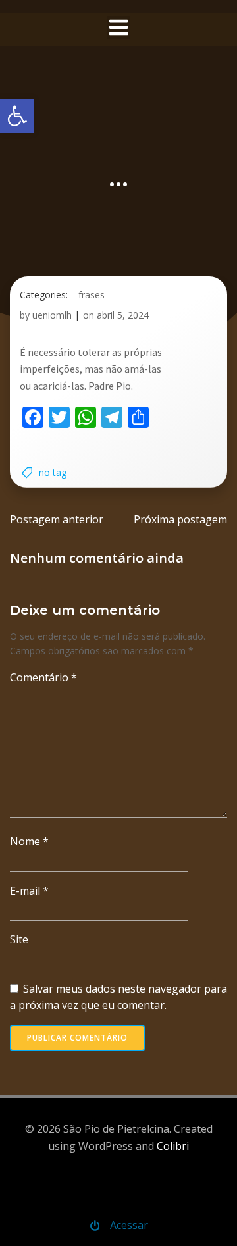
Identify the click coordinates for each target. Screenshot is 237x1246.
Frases (91, 294)
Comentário (43, 677)
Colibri (173, 1146)
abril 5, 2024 (123, 315)
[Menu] (118, 27)
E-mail (29, 890)
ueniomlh (52, 315)
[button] (17, 116)
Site (19, 939)
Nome (29, 841)
